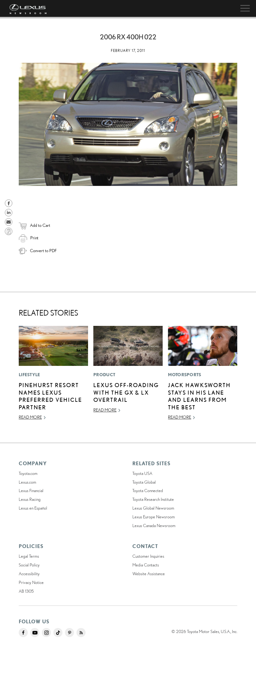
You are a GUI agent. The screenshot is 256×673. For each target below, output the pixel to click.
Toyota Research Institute (153, 499)
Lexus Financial (31, 490)
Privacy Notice (31, 582)
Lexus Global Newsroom (153, 508)
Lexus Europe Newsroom (153, 516)
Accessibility (29, 573)
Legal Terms (29, 556)
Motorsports (184, 374)
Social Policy (29, 564)
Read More (30, 417)
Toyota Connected (147, 490)
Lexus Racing (30, 499)
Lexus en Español (33, 508)
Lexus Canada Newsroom (153, 525)
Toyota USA (142, 473)
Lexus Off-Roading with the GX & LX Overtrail (126, 392)
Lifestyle (29, 374)
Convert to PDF (43, 250)
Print (34, 237)
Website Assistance (148, 573)
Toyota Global (144, 482)
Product (104, 374)
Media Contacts (145, 564)
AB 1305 (26, 591)
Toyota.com (28, 473)
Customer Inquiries (148, 556)
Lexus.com (27, 482)
